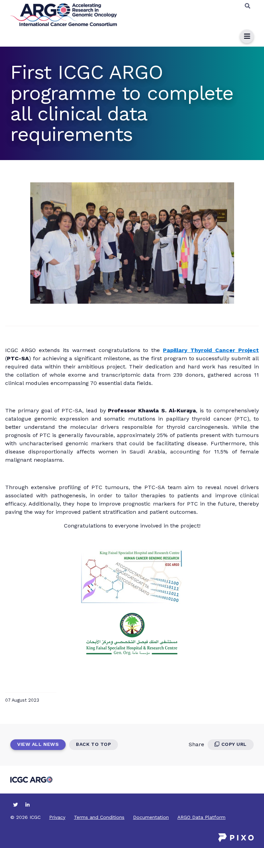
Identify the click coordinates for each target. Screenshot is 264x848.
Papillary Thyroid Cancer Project (211, 350)
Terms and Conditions (99, 817)
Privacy (57, 817)
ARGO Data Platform (201, 817)
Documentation (151, 817)
